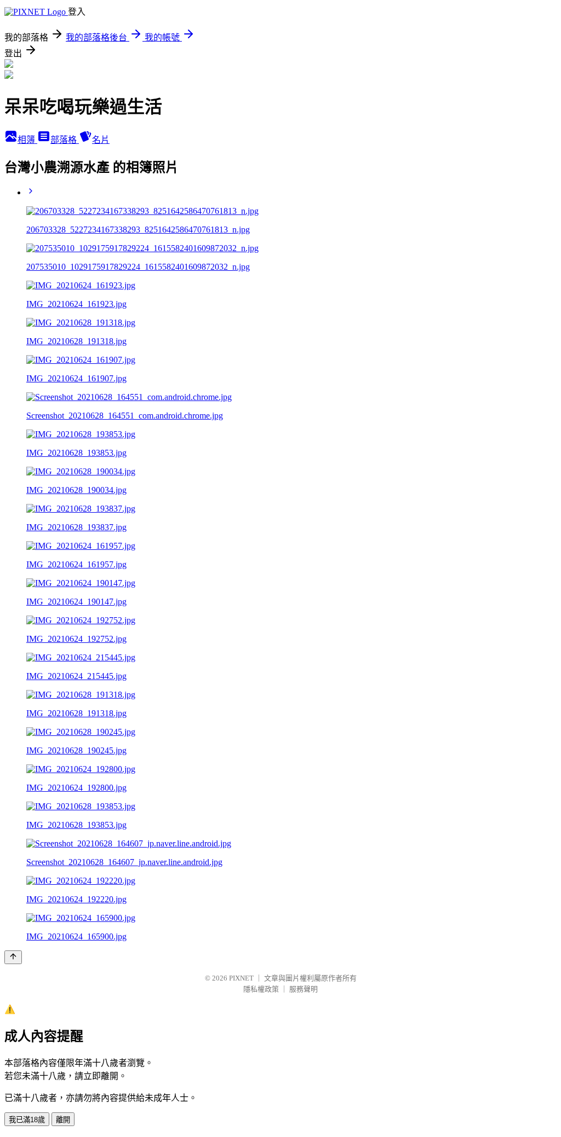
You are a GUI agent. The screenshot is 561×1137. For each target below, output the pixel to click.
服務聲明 (303, 989)
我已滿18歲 (27, 1120)
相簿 (27, 139)
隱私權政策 (261, 989)
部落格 (64, 139)
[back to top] (13, 957)
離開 (63, 1120)
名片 (101, 139)
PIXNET (241, 978)
